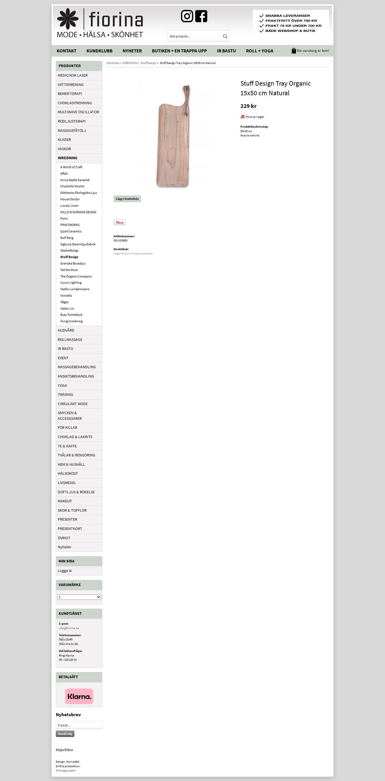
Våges (64, 302)
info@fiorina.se (69, 628)
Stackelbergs (69, 250)
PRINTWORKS (69, 225)
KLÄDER (64, 139)
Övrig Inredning (71, 321)
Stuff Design (69, 257)
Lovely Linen (69, 205)
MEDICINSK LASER (73, 75)
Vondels (66, 295)
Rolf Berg (66, 238)
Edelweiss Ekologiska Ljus (78, 192)
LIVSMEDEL (67, 482)
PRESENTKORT (70, 528)
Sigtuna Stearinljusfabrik (78, 244)
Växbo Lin (67, 308)
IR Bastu (226, 51)
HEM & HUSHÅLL (71, 464)
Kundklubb (99, 51)
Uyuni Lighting (70, 282)
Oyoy (64, 218)
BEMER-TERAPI (70, 93)
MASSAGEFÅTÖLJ (72, 130)
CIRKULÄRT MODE (73, 403)
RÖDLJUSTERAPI (72, 121)
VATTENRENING (71, 84)
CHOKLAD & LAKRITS (75, 436)
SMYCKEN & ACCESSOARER (70, 415)
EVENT (63, 357)
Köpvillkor (64, 749)
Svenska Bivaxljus (72, 263)
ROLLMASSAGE (70, 339)
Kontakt (66, 51)
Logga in (65, 570)
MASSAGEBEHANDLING (77, 366)
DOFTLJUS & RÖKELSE (76, 491)
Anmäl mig (65, 734)
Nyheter (132, 51)
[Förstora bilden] (175, 135)
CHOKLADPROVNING (75, 102)
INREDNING (68, 157)
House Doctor (70, 199)
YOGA (62, 385)
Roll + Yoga (259, 51)
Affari (64, 173)
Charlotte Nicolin (72, 186)
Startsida (113, 63)
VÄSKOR (64, 148)
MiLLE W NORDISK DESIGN (78, 212)
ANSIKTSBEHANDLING (76, 376)
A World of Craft (71, 167)
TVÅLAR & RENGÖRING (76, 455)
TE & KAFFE (67, 446)
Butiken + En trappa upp (179, 51)
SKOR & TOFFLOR (72, 510)
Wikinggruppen (66, 770)
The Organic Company (76, 276)
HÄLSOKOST (68, 473)
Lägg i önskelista (127, 199)
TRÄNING (65, 394)
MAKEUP (65, 500)
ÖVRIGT (64, 537)
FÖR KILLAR (67, 427)
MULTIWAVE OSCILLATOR (78, 111)
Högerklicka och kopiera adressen (133, 253)
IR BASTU (65, 348)
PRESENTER (67, 519)
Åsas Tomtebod (71, 314)
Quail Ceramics (70, 231)
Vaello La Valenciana (74, 289)
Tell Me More (69, 270)
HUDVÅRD (66, 330)
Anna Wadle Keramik (75, 180)
